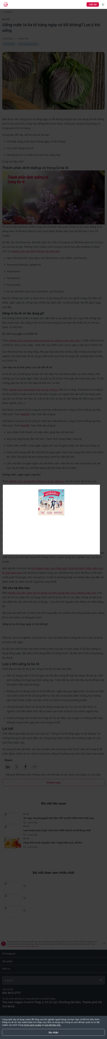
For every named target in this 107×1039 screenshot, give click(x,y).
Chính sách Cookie (33, 1025)
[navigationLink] (5, 4)
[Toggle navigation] (103, 4)
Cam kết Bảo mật (52, 1025)
